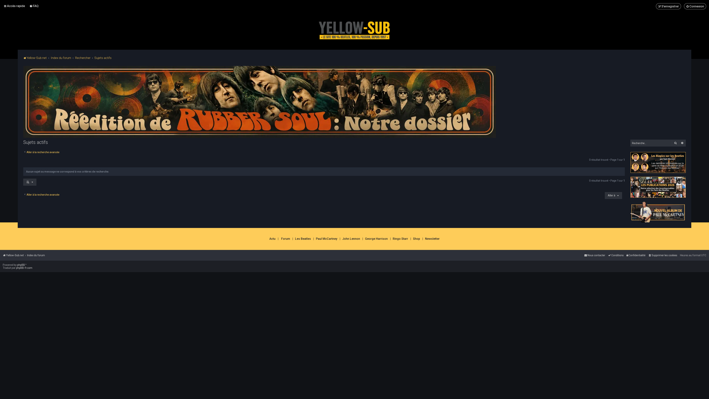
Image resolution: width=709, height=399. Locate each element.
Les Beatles (303, 239)
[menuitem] (34, 6)
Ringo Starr (400, 239)
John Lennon (351, 239)
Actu (272, 239)
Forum (285, 239)
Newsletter (432, 239)
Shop (416, 239)
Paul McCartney (326, 239)
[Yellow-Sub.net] (354, 29)
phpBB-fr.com (24, 267)
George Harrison (376, 239)
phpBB (21, 264)
